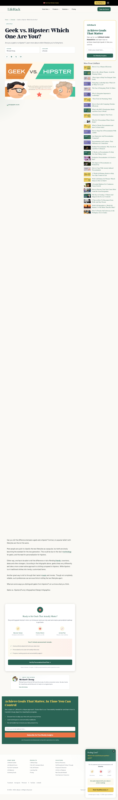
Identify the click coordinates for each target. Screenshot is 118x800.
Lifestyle (12, 19)
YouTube (33, 782)
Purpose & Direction (60, 767)
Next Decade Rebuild (61, 772)
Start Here (45, 9)
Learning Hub (33, 770)
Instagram (17, 782)
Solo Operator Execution (62, 775)
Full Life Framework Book (37, 765)
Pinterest (24, 782)
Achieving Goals (11, 772)
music (44, 575)
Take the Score (104, 9)
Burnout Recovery (60, 762)
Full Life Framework (12, 767)
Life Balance (10, 770)
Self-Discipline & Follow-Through (64, 765)
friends (58, 560)
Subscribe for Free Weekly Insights (40, 735)
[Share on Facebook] (7, 57)
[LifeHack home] (14, 9)
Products (55, 9)
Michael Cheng (11, 51)
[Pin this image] (60, 107)
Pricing (74, 9)
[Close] (108, 3)
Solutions (65, 9)
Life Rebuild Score (12, 765)
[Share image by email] (70, 107)
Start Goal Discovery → (100, 790)
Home (6, 19)
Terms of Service (85, 790)
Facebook (10, 782)
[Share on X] (16, 57)
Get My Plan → (100, 3)
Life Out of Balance (60, 770)
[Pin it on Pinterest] (11, 57)
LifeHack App (33, 762)
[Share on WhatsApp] (67, 107)
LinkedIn (39, 782)
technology (67, 552)
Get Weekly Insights (100, 55)
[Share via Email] (21, 57)
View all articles (23, 687)
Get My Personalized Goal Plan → (40, 662)
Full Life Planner (34, 767)
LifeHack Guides (11, 762)
